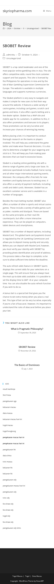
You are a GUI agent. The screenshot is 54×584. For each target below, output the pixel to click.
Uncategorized (13, 58)
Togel (27, 576)
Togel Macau (17, 576)
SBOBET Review (47, 28)
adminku (10, 54)
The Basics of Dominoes (27, 365)
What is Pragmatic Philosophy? (27, 328)
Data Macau (37, 576)
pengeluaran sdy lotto (12, 528)
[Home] (4, 28)
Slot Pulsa (7, 395)
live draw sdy (8, 522)
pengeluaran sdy (9, 492)
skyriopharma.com (17, 10)
